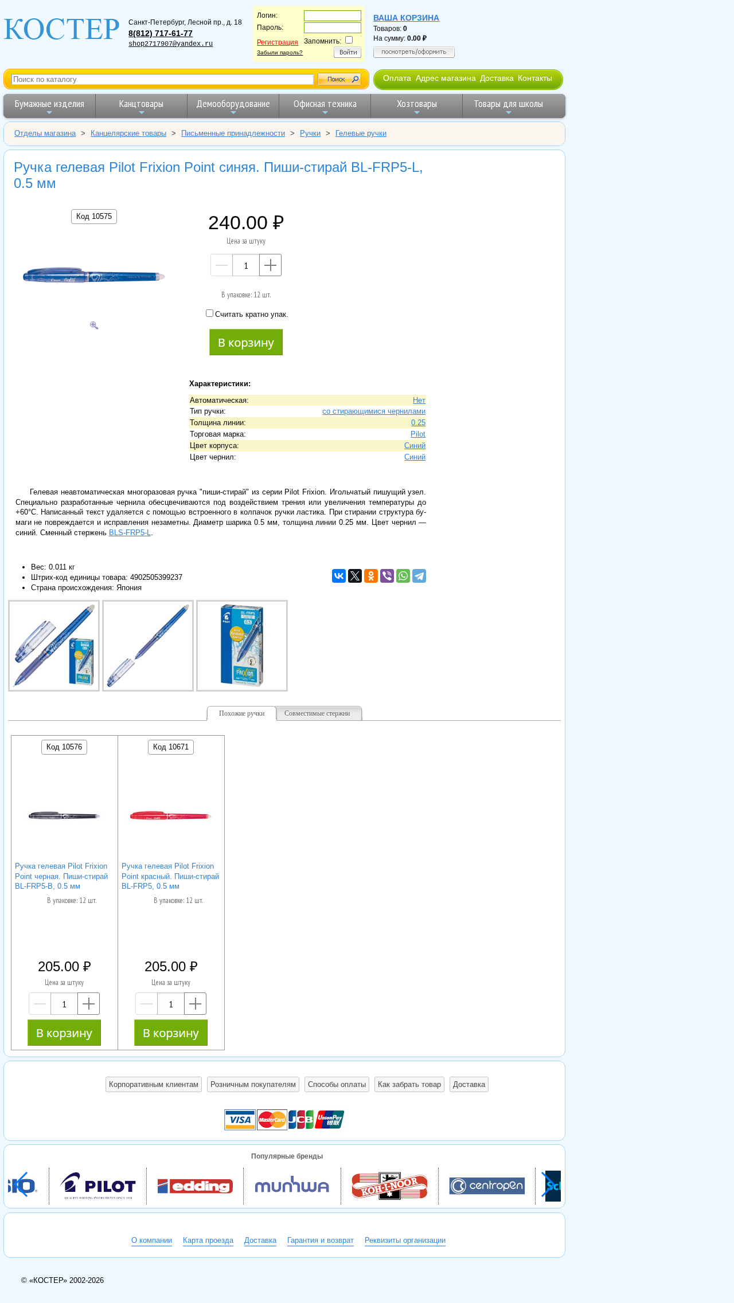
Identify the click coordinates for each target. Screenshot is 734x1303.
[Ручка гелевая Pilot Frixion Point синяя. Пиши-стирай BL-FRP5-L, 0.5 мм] (94, 276)
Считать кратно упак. (251, 314)
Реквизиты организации (405, 1240)
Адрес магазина (446, 78)
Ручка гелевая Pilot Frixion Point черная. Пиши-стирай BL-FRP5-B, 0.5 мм (61, 876)
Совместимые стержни (317, 713)
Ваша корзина (406, 17)
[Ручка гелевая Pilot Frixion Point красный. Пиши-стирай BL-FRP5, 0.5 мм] (171, 816)
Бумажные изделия (49, 103)
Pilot (418, 434)
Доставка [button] (469, 1084)
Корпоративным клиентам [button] (153, 1084)
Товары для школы (508, 103)
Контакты (535, 78)
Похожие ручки (241, 713)
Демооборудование (233, 103)
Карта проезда (208, 1240)
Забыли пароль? (280, 52)
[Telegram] (419, 576)
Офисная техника (325, 103)
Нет (419, 400)
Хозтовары (417, 103)
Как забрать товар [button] (409, 1084)
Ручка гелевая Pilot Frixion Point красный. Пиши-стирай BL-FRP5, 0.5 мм (170, 876)
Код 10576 (64, 747)
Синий (414, 445)
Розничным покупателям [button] (253, 1084)
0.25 (418, 422)
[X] (355, 576)
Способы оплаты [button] (337, 1084)
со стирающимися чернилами (373, 411)
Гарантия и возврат (320, 1240)
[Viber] (387, 576)
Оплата (397, 78)
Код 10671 (171, 747)
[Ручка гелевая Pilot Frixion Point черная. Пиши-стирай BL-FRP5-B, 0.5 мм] (64, 816)
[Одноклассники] (371, 576)
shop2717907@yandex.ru (170, 44)
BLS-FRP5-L (130, 532)
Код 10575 (94, 216)
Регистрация (277, 42)
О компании (151, 1240)
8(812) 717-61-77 (160, 33)
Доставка (497, 78)
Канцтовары (141, 103)
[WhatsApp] (403, 576)
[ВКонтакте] (339, 576)
